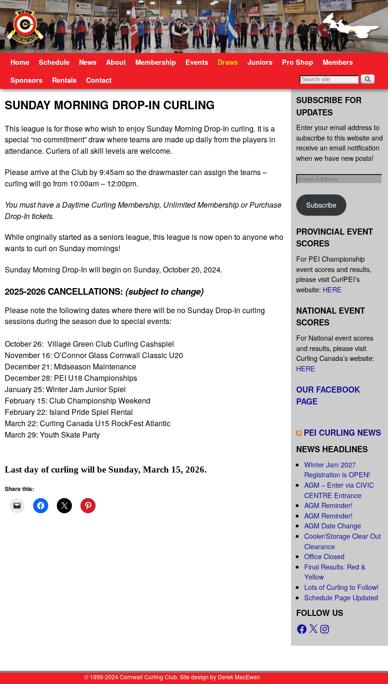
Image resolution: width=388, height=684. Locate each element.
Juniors (260, 62)
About (116, 62)
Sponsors (26, 80)
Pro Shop (297, 62)
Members (338, 62)
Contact (99, 80)
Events (196, 62)
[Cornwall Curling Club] (194, 26)
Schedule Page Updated (341, 597)
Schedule (54, 62)
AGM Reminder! (328, 505)
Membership (155, 62)
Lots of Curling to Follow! (341, 587)
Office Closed (324, 556)
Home (19, 62)
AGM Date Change (332, 525)
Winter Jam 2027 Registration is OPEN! (337, 469)
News (88, 62)
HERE (332, 289)
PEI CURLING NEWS (342, 432)
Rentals (64, 80)
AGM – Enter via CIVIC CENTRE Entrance (339, 490)
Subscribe (321, 205)
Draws (228, 62)
